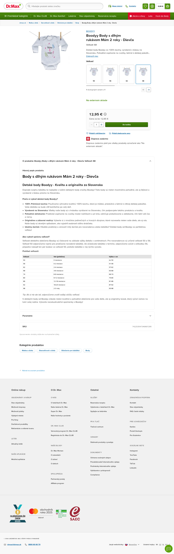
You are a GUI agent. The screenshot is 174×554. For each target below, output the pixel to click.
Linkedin (133, 468)
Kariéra (132, 427)
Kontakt (133, 403)
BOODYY (90, 31)
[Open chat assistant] (169, 548)
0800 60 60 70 (34, 544)
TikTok (132, 464)
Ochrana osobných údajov (100, 458)
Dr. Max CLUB (40, 16)
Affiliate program (57, 483)
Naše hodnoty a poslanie (60, 416)
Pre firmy (14, 420)
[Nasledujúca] (148, 89)
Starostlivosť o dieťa (47, 350)
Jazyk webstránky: (116, 544)
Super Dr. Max (56, 411)
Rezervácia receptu (107, 16)
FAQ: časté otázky (137, 411)
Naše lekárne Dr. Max (59, 407)
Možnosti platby (17, 411)
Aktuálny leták (17, 444)
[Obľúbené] (145, 6)
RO (166, 544)
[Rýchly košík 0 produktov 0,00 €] (167, 6)
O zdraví (54, 459)
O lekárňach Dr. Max (59, 403)
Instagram (134, 451)
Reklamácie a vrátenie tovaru (22, 428)
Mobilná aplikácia (18, 459)
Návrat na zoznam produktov (33, 370)
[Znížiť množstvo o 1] (91, 124)
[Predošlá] (143, 89)
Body (88, 350)
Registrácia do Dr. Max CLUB (62, 435)
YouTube (133, 455)
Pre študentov (135, 435)
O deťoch (54, 464)
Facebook (134, 459)
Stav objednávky (87, 16)
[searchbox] (64, 6)
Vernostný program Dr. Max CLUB (64, 431)
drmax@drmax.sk (14, 544)
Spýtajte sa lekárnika (98, 411)
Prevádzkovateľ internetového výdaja (104, 462)
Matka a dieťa (27, 350)
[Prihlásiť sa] (152, 6)
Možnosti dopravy (18, 407)
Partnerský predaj (58, 479)
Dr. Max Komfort (57, 16)
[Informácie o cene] (105, 114)
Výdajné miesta (17, 416)
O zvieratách (55, 455)
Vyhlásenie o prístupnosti (100, 470)
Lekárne (72, 16)
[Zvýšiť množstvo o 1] (101, 124)
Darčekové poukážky (19, 424)
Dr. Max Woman (57, 451)
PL (163, 544)
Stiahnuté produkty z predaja (101, 442)
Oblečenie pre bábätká (70, 350)
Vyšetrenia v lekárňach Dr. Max (102, 407)
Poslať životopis (136, 431)
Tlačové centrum (96, 427)
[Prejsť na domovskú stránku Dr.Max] (13, 6)
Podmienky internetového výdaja (103, 466)
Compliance (95, 475)
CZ (160, 544)
